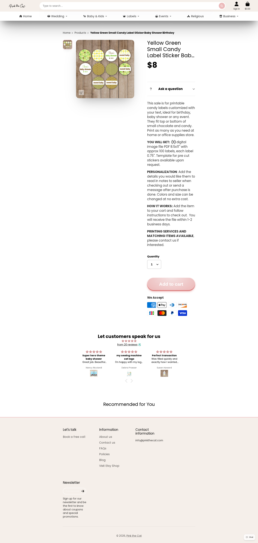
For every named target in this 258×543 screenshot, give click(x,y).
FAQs (102, 448)
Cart (247, 6)
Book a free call (74, 437)
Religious (197, 16)
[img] (129, 341)
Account (236, 6)
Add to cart (171, 284)
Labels (131, 16)
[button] (127, 381)
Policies (104, 454)
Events (163, 16)
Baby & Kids (95, 16)
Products (80, 33)
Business (229, 16)
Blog (102, 460)
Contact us (107, 443)
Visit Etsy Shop (109, 466)
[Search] (222, 6)
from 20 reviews (127, 344)
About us (105, 437)
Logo (17, 6)
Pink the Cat (134, 536)
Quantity (153, 256)
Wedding (57, 16)
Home (27, 16)
